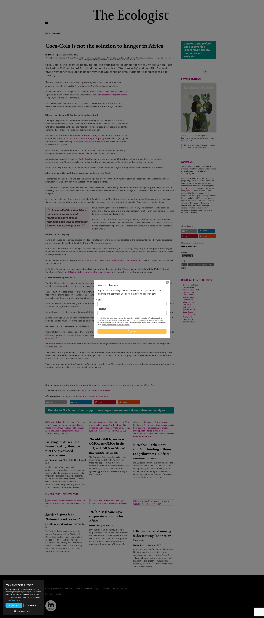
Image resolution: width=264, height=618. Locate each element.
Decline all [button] (32, 605)
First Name (102, 309)
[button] (23, 611)
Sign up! (132, 331)
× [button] (41, 583)
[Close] (167, 282)
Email (100, 300)
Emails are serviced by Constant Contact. (116, 324)
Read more (15, 600)
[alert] (23, 597)
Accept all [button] (14, 605)
